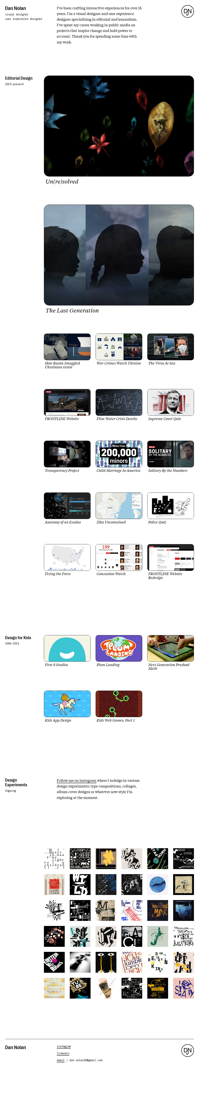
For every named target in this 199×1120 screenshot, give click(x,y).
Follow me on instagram (76, 780)
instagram (64, 1046)
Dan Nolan (15, 8)
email (61, 1060)
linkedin (63, 1053)
